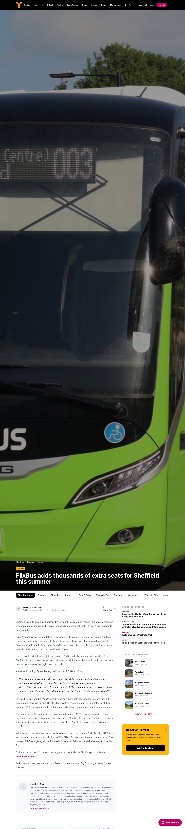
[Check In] (115, 609)
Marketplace (115, 5)
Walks (60, 5)
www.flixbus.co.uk (26, 756)
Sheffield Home (25, 595)
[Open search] (146, 5)
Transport (118, 595)
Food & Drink (47, 5)
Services (42, 595)
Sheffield (20, 562)
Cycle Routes (72, 5)
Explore (27, 5)
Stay (36, 5)
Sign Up (161, 5)
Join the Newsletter (145, 748)
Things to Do (102, 595)
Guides (94, 5)
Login (152, 5)
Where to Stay (151, 595)
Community (133, 595)
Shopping (55, 595)
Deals (103, 5)
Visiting (20, 569)
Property (69, 595)
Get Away (129, 5)
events (166, 595)
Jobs (140, 5)
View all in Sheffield (145, 714)
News (84, 5)
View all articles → (39, 808)
